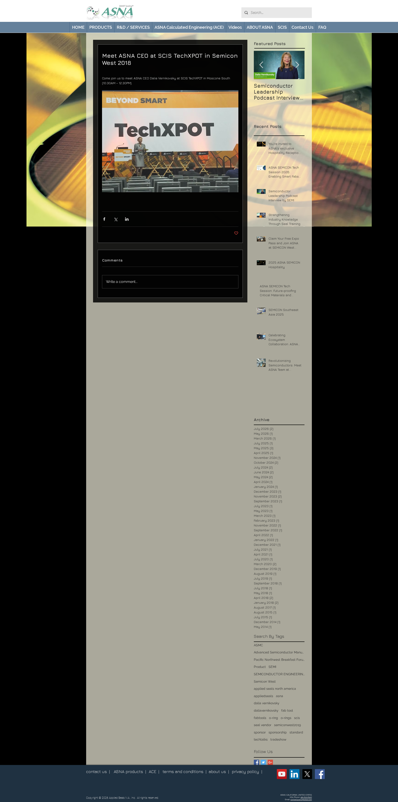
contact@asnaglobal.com (301, 799)
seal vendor (262, 725)
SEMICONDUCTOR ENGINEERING (279, 674)
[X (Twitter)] (307, 774)
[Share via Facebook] (104, 219)
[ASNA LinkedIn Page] (294, 774)
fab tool (287, 710)
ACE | (154, 771)
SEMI (272, 667)
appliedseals (263, 696)
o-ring (273, 718)
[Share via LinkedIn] (127, 219)
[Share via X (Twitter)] (115, 219)
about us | (219, 771)
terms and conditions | (184, 771)
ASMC (258, 645)
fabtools (260, 718)
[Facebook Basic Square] (256, 762)
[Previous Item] (261, 65)
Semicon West (265, 681)
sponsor (260, 732)
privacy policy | (247, 771)
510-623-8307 (306, 797)
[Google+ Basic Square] (270, 762)
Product (260, 667)
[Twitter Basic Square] (263, 762)
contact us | (98, 771)
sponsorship (278, 732)
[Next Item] (297, 65)
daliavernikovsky (266, 710)
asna (279, 696)
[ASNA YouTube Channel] (282, 774)
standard (296, 732)
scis (297, 718)
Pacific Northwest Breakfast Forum (279, 659)
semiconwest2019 (287, 725)
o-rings (286, 718)
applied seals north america (275, 688)
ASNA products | (130, 771)
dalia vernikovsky (266, 703)
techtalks (261, 739)
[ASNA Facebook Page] (320, 774)
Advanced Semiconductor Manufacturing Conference (279, 652)
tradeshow (278, 739)
